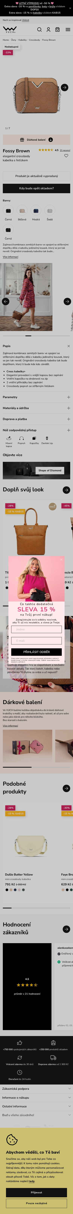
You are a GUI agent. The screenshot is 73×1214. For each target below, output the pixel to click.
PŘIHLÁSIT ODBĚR (36, 652)
